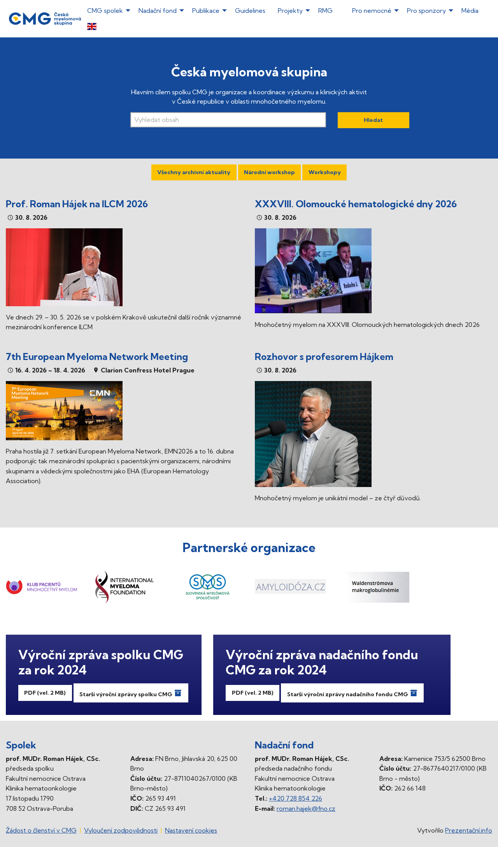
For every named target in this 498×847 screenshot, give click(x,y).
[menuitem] (285, 26)
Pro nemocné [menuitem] (371, 10)
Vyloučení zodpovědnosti (121, 830)
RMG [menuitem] (325, 10)
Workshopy (325, 172)
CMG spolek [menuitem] (105, 10)
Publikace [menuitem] (205, 10)
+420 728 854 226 (295, 798)
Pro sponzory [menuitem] (426, 10)
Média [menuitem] (470, 10)
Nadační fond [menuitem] (158, 10)
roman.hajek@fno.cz (306, 808)
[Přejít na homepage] (45, 18)
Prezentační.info (468, 830)
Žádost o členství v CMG (41, 830)
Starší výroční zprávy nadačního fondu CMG (348, 694)
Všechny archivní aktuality (193, 172)
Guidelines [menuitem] (250, 10)
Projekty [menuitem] (290, 10)
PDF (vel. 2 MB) (45, 692)
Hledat (373, 120)
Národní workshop (269, 172)
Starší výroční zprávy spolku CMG (126, 694)
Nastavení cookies (191, 830)
